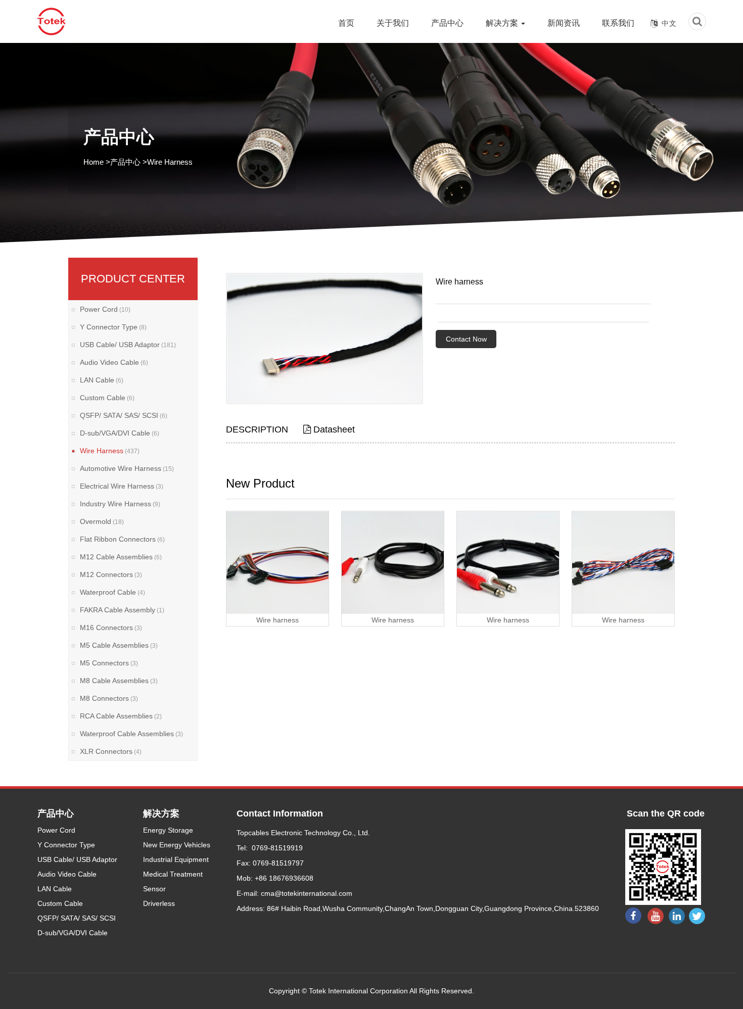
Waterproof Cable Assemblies (131, 734)
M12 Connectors (111, 574)
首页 (346, 23)
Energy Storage (168, 830)
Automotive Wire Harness (127, 468)
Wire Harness (170, 162)
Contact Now (466, 339)
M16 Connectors (111, 627)
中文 (669, 23)
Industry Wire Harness (120, 504)
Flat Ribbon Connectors (122, 539)
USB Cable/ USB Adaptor (128, 345)
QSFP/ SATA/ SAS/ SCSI (123, 415)
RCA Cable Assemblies (121, 716)
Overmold (102, 521)
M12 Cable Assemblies (121, 557)
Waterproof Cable (112, 592)
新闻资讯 (563, 23)
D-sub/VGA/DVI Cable (119, 433)
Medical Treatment (173, 874)
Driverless (159, 903)
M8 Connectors (109, 698)
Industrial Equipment (176, 859)
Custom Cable (107, 398)
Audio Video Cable (114, 362)
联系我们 (618, 23)
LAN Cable (101, 380)
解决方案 (503, 23)
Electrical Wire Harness (121, 486)
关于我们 (393, 23)
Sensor (154, 889)
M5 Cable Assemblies (119, 645)
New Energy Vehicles (176, 845)
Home (93, 162)
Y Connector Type (113, 327)
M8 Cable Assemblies (119, 681)
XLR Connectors (111, 751)
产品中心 (447, 23)
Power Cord (105, 309)
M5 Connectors (109, 663)
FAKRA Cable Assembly (122, 610)
